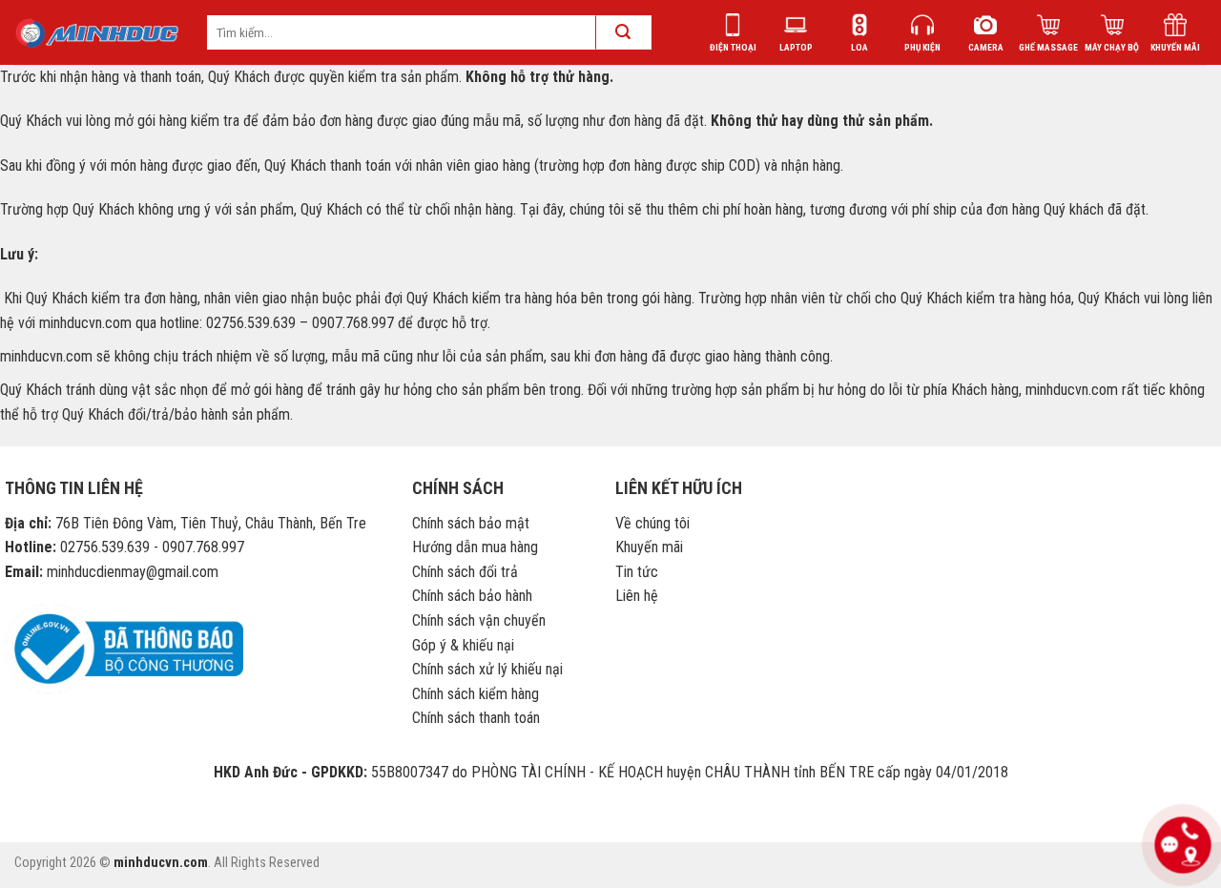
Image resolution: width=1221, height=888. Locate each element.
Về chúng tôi (652, 523)
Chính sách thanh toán (476, 718)
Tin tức (636, 572)
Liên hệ (636, 596)
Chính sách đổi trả (465, 572)
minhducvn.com (161, 863)
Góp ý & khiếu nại (463, 645)
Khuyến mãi (649, 547)
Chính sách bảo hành (472, 596)
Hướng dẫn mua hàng (475, 547)
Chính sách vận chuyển (479, 620)
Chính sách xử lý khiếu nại (487, 669)
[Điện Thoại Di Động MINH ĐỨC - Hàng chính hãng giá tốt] (96, 33)
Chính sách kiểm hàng (475, 694)
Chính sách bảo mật (470, 523)
